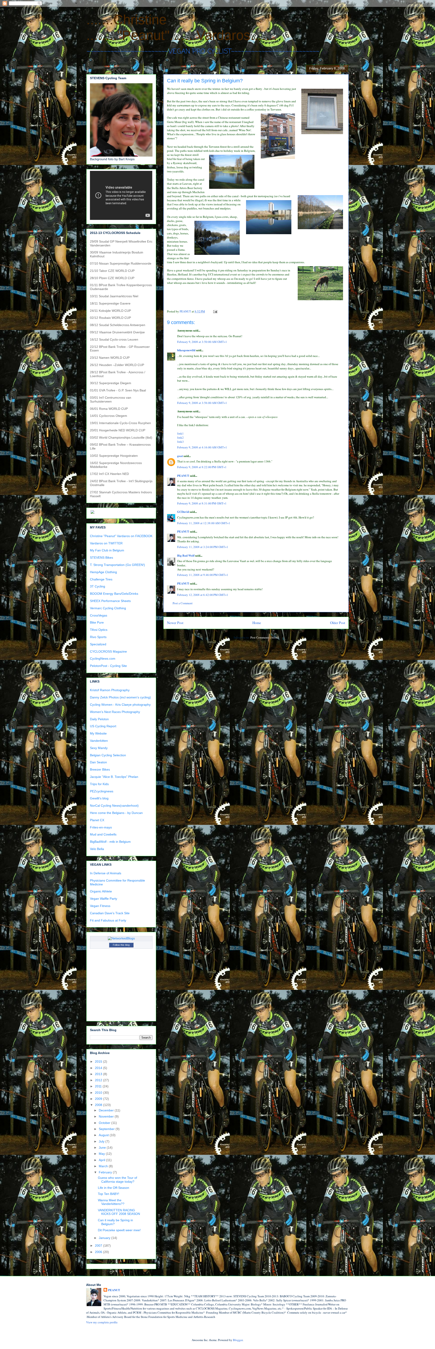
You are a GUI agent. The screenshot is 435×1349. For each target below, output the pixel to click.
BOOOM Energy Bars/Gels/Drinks (114, 593)
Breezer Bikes (100, 769)
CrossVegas (98, 615)
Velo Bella (97, 849)
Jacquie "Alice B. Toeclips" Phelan (114, 777)
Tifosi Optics (98, 629)
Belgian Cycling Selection (108, 755)
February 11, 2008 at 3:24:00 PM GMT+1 (202, 547)
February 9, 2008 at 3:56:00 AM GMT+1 (202, 403)
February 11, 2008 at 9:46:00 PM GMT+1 (202, 575)
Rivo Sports (98, 637)
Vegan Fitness (100, 906)
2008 (99, 1105)
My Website (98, 733)
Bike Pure (97, 622)
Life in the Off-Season (113, 1187)
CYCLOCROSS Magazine (108, 651)
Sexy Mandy (99, 748)
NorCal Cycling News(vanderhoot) (114, 805)
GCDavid (183, 511)
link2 (180, 437)
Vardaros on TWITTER (106, 543)
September (107, 1129)
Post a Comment (183, 603)
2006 (99, 1252)
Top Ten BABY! (108, 1194)
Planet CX (97, 820)
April (102, 1160)
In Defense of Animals (105, 873)
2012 (99, 1080)
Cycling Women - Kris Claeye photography (120, 704)
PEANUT (183, 475)
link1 (180, 433)
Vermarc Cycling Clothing (108, 608)
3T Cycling (97, 586)
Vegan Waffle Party (103, 898)
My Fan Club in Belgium (107, 550)
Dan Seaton (98, 762)
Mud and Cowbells (103, 834)
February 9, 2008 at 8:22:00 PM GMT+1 (202, 467)
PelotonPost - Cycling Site (108, 666)
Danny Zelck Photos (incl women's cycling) (120, 697)
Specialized (98, 644)
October (105, 1123)
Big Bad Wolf (185, 555)
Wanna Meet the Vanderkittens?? (111, 1202)
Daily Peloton (99, 719)
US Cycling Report (103, 726)
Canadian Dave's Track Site (110, 913)
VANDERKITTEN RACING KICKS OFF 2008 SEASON (119, 1212)
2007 (99, 1245)
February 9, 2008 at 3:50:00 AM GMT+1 (202, 342)
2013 (99, 1074)
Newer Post (175, 622)
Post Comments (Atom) (264, 637)
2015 (99, 1061)
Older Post (337, 622)
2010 (99, 1092)
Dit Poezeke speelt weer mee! (119, 1230)
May (102, 1153)
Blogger (238, 1340)
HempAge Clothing (103, 572)
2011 (99, 1086)
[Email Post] (215, 311)
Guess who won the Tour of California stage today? (117, 1179)
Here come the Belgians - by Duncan (116, 813)
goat (180, 456)
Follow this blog (121, 945)
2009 (99, 1099)
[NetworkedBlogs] (121, 938)
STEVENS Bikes (101, 557)
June (103, 1147)
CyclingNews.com (102, 658)
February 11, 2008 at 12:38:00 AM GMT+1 (203, 523)
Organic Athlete (101, 891)
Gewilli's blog (99, 798)
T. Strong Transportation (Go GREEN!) (117, 565)
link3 (180, 442)
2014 (99, 1068)
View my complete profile (102, 1322)
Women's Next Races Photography (115, 712)
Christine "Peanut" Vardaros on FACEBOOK (121, 536)
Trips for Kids (99, 784)
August (104, 1135)
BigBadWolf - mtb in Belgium (110, 841)
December (107, 1110)
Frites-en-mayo (101, 827)
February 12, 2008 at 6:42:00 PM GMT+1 (202, 595)
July (102, 1141)
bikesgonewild (186, 350)
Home (256, 622)
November (107, 1116)
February (106, 1172)
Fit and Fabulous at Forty (108, 920)
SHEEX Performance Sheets (110, 601)
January (105, 1238)
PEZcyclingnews (101, 791)
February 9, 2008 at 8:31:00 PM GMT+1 (202, 503)
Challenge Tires (101, 579)
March (104, 1166)
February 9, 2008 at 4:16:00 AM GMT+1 (202, 447)
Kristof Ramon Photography (110, 690)
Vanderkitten (99, 740)
